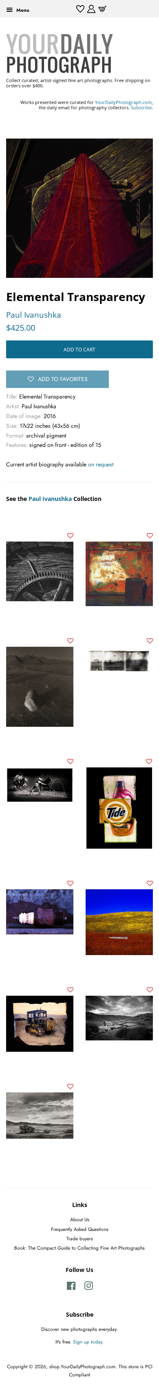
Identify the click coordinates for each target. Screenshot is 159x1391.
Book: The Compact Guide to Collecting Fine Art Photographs (79, 1247)
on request (100, 464)
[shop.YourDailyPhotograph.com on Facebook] (71, 1287)
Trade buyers (79, 1238)
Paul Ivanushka (33, 315)
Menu (22, 9)
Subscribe (141, 107)
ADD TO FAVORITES (63, 379)
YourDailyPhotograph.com (123, 102)
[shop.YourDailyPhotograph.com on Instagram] (88, 1287)
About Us (79, 1219)
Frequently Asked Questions (79, 1229)
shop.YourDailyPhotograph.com (82, 1366)
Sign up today (87, 1341)
